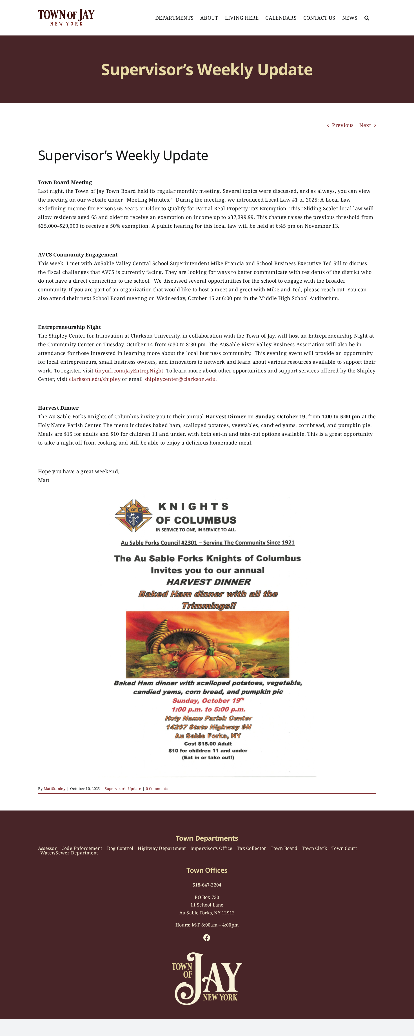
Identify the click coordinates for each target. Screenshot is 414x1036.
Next (365, 125)
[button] (366, 17)
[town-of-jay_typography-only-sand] (207, 955)
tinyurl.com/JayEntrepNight (129, 370)
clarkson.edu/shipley (95, 379)
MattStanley (54, 788)
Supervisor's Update (123, 788)
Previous (342, 125)
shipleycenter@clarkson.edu (179, 379)
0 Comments (157, 788)
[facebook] (206, 937)
